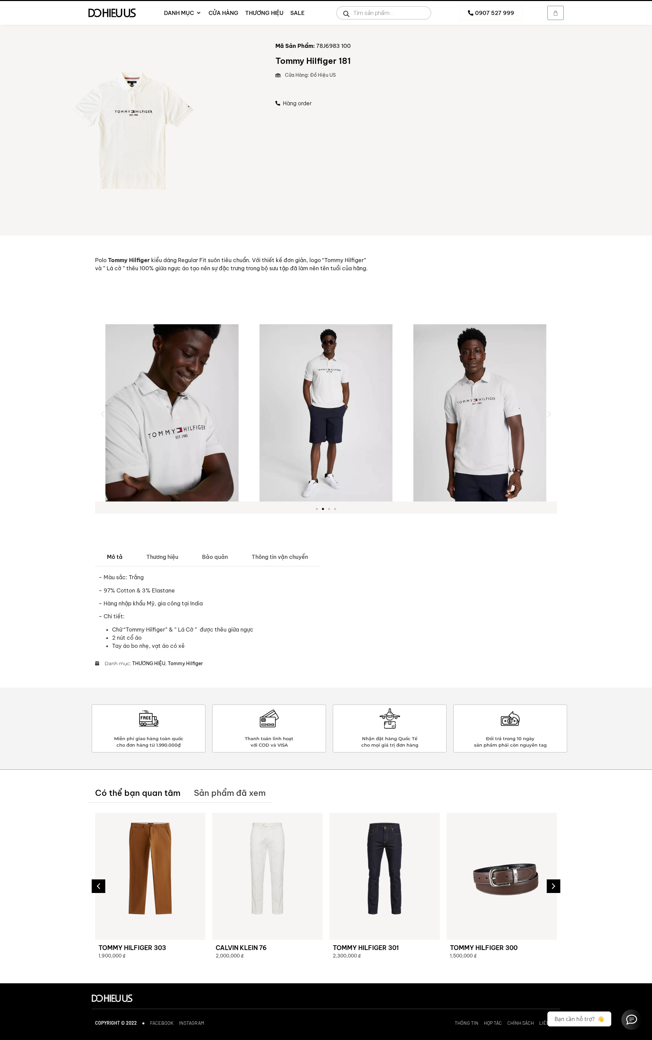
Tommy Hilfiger (185, 663)
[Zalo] (631, 1019)
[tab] (114, 557)
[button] (102, 414)
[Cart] (555, 13)
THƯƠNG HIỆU (148, 663)
